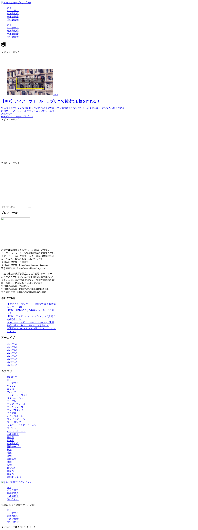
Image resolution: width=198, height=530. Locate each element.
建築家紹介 (13, 443)
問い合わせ (13, 499)
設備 (9, 465)
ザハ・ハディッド (16, 392)
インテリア (13, 383)
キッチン (11, 386)
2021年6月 (12, 346)
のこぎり (11, 413)
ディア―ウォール (16, 404)
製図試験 (11, 458)
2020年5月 (12, 365)
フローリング (14, 422)
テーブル (11, 401)
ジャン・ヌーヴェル (17, 395)
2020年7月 (12, 359)
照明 (9, 455)
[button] (30, 207)
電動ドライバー (15, 477)
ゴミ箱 (10, 389)
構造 (9, 449)
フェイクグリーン (16, 419)
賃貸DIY (11, 468)
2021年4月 (12, 353)
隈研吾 (10, 471)
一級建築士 (13, 434)
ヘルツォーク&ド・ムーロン (22, 425)
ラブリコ (11, 428)
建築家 (10, 440)
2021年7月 (12, 343)
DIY (9, 380)
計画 (9, 462)
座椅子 (10, 437)
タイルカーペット (16, 398)
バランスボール (15, 416)
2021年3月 (12, 356)
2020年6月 (12, 362)
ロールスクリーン (16, 431)
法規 (9, 452)
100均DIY (12, 377)
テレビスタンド (15, 410)
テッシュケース (15, 407)
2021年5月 (12, 350)
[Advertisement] (63, 60)
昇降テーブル (14, 446)
